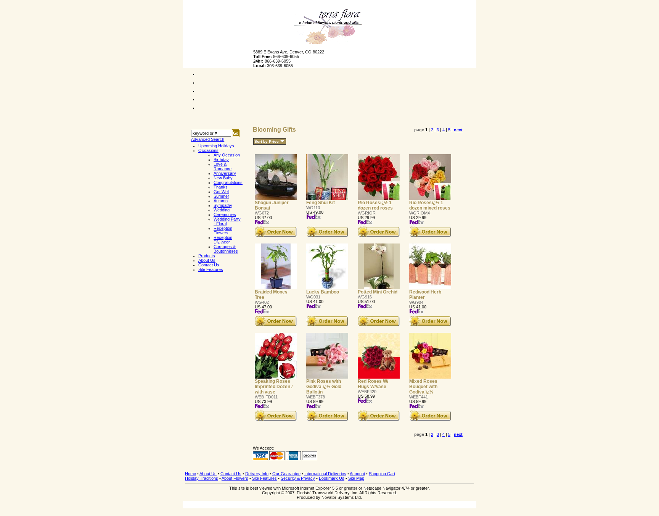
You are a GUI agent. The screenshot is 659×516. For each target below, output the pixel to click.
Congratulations (228, 182)
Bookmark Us (331, 478)
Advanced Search (207, 139)
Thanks (221, 187)
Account (357, 473)
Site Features (264, 478)
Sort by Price (266, 141)
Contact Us (230, 473)
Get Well (221, 191)
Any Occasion (227, 155)
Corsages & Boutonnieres (226, 248)
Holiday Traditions (201, 478)
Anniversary (225, 173)
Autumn (221, 200)
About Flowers (235, 478)
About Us (208, 473)
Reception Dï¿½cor (223, 239)
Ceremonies (225, 214)
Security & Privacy (298, 478)
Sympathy (223, 205)
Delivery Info (256, 473)
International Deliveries (325, 473)
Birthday (221, 159)
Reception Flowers (223, 230)
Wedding (222, 210)
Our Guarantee (286, 473)
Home (190, 473)
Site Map (356, 478)
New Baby (223, 178)
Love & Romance (222, 166)
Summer (221, 196)
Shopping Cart (382, 473)
